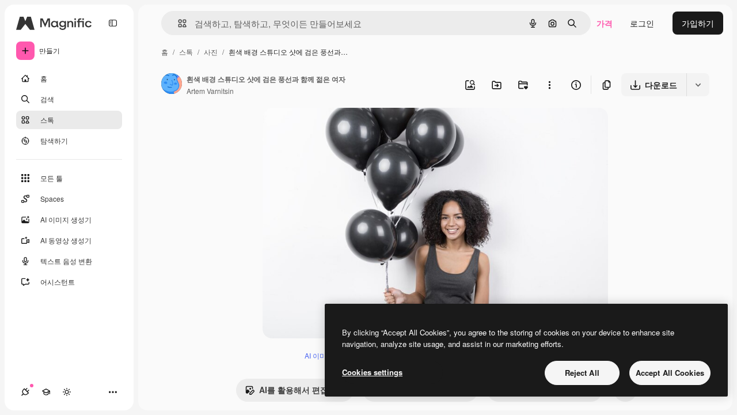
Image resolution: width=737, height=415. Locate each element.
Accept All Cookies (670, 372)
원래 (328, 130)
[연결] (25, 392)
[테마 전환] (67, 392)
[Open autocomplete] (177, 23)
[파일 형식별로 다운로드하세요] (697, 84)
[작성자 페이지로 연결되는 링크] (171, 84)
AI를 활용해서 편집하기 (301, 389)
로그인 (642, 23)
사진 (211, 51)
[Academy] (46, 392)
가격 (605, 23)
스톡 (186, 51)
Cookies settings (372, 372)
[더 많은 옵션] (549, 84)
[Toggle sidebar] (113, 23)
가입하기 (698, 23)
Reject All (582, 372)
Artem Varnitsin (210, 91)
